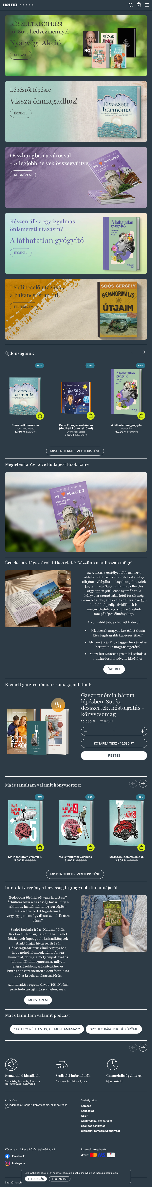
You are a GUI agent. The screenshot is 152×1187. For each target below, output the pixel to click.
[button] (131, 5)
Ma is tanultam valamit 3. (126, 827)
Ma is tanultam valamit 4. (76, 827)
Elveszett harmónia (25, 400)
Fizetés (114, 755)
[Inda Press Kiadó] (64, 5)
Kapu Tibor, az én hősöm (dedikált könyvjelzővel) (76, 400)
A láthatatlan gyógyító (126, 400)
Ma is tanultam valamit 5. (25, 827)
